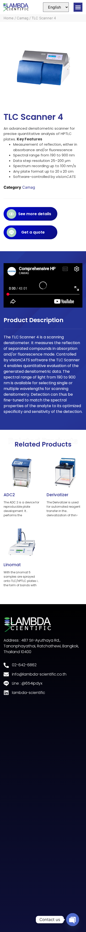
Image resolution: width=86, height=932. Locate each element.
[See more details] (11, 214)
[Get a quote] (11, 232)
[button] (78, 7)
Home (9, 18)
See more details (34, 214)
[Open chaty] (72, 919)
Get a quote (33, 232)
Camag (22, 18)
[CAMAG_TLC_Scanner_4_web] (43, 67)
